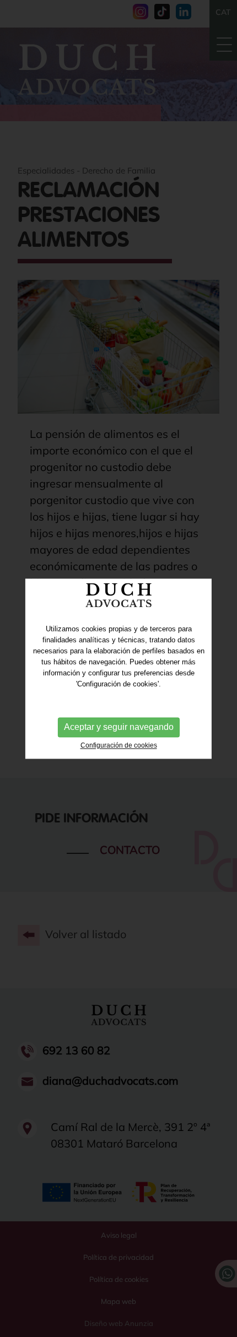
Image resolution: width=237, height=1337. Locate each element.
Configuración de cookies (118, 745)
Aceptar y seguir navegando (119, 727)
